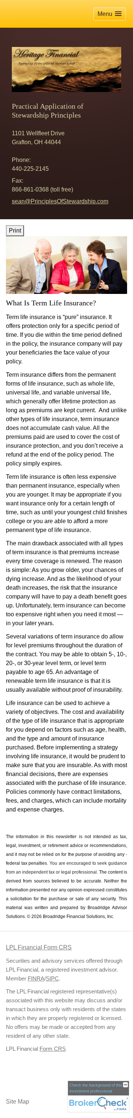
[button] (109, 13)
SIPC (52, 979)
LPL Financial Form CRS (39, 947)
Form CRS (53, 1049)
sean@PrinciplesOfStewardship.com (60, 201)
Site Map (17, 1101)
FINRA (36, 979)
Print (15, 230)
